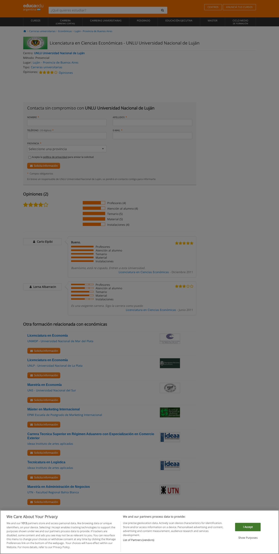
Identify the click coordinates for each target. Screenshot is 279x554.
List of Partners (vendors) (138, 540)
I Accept (248, 527)
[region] (139, 532)
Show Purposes (248, 538)
